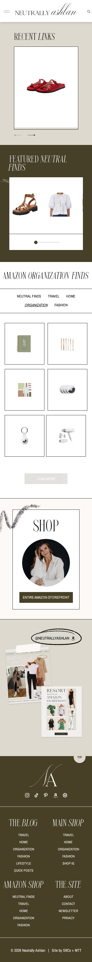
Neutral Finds (29, 296)
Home (70, 296)
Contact (68, 904)
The (23, 823)
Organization (36, 305)
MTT (78, 950)
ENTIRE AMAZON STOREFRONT (46, 597)
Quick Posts (23, 870)
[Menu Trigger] (6, 12)
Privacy (68, 918)
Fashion (61, 305)
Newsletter (68, 911)
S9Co (67, 950)
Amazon (23, 885)
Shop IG (68, 863)
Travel (53, 296)
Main (68, 823)
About (68, 896)
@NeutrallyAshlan (52, 638)
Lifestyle (23, 863)
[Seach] (88, 11)
